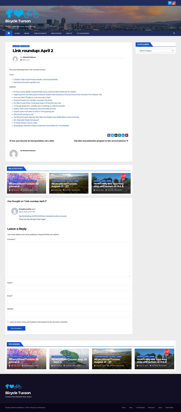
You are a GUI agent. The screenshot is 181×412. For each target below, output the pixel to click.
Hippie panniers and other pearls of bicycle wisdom (33, 94)
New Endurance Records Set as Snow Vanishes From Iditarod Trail (77, 94)
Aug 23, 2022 (143, 366)
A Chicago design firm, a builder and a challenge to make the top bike (39, 106)
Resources (56, 33)
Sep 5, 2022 (58, 366)
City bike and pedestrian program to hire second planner (100, 141)
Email (10, 296)
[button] (174, 33)
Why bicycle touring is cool (23, 114)
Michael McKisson (29, 57)
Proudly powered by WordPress (15, 407)
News (26, 33)
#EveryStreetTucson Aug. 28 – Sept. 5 (69, 360)
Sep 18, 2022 (15, 366)
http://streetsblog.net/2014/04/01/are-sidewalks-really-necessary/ (43, 216)
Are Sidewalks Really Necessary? (26, 120)
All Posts (16, 46)
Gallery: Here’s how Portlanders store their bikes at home (35, 109)
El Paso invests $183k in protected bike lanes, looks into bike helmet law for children (45, 92)
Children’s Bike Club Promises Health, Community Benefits (36, 79)
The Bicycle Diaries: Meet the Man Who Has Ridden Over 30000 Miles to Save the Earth (46, 117)
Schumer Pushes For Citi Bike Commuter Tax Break (33, 100)
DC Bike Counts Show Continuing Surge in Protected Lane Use (37, 103)
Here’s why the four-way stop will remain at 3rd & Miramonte (109, 186)
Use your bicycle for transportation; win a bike (32, 141)
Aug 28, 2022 (100, 366)
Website (10, 309)
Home (17, 33)
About (69, 33)
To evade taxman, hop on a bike (25, 123)
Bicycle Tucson (18, 21)
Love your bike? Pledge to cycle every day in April (32, 97)
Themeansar (41, 407)
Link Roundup (40, 33)
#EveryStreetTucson (16, 181)
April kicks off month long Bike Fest (27, 82)
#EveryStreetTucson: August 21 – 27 (64, 185)
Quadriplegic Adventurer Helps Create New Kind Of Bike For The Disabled (41, 126)
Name (10, 283)
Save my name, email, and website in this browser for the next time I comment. (39, 322)
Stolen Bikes (83, 33)
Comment (11, 239)
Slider (34, 181)
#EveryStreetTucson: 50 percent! (23, 185)
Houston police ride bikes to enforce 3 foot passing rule (34, 111)
